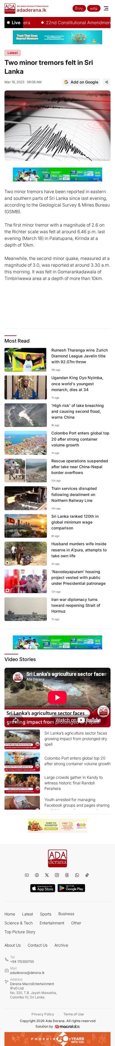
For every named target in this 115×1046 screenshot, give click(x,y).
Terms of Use (73, 1014)
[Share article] (107, 82)
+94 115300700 (22, 961)
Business (66, 913)
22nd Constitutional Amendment (70, 22)
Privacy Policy (43, 1014)
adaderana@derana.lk (27, 973)
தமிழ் (93, 8)
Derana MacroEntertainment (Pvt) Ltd (33, 990)
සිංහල (79, 8)
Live (16, 22)
